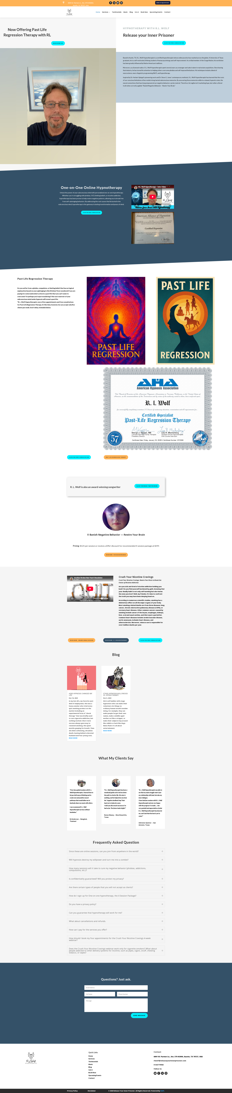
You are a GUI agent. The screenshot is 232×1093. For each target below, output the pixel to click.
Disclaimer (92, 1091)
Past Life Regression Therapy (116, 457)
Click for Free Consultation (174, 42)
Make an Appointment (163, 2)
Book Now (144, 12)
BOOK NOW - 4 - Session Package (116, 640)
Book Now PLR (58, 43)
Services (105, 12)
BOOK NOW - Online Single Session (81, 640)
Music (125, 12)
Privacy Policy (72, 1091)
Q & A (137, 12)
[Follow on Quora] (114, 2)
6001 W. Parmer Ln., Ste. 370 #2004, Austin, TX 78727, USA (178, 1056)
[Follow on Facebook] (110, 2)
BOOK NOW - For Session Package (116, 554)
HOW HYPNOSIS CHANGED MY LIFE (80, 694)
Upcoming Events (156, 12)
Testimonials (116, 12)
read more (73, 738)
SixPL (162, 1091)
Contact (167, 12)
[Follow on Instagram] (121, 2)
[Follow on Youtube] (117, 2)
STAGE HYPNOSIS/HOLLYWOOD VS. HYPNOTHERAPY (115, 694)
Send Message (139, 1015)
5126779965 (159, 1065)
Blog (131, 12)
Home (98, 12)
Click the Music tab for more (147, 486)
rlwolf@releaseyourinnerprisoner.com (170, 1061)
